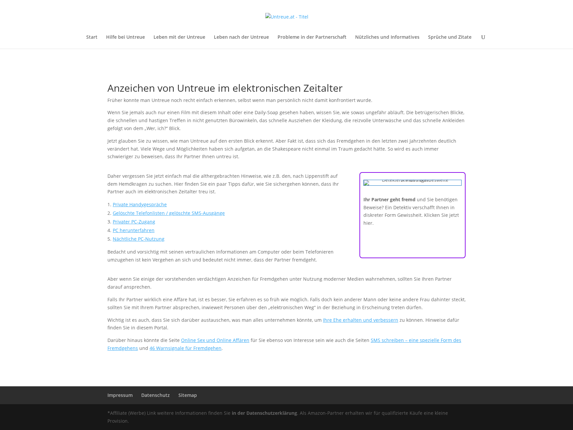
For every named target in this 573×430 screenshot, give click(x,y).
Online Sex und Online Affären (215, 340)
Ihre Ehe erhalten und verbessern (360, 320)
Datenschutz (155, 395)
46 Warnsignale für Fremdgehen (186, 348)
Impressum (120, 395)
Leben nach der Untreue (241, 37)
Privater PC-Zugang (134, 221)
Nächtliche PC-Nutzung (138, 239)
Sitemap (187, 395)
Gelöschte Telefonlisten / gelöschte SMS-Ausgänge (169, 213)
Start (91, 37)
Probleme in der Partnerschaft (312, 37)
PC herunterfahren (134, 230)
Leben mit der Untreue (179, 37)
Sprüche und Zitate (450, 37)
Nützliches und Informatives (387, 37)
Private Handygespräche (140, 204)
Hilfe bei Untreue (125, 37)
